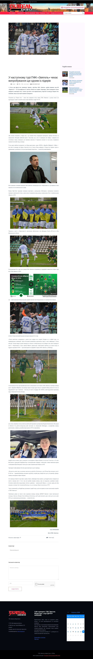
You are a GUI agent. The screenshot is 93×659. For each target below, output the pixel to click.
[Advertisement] (34, 64)
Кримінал (42, 13)
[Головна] (21, 7)
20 (78, 631)
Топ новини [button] (12, 13)
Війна (37, 13)
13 (78, 627)
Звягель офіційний (30, 13)
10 (70, 627)
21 (80, 631)
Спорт (13, 84)
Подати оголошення (73, 7)
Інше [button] (47, 13)
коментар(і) (26, 84)
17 (70, 631)
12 (75, 627)
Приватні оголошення (57, 13)
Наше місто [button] (20, 13)
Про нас (36, 639)
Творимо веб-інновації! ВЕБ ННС (52, 655)
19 (75, 631)
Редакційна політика (39, 637)
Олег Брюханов (21, 631)
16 (68, 631)
